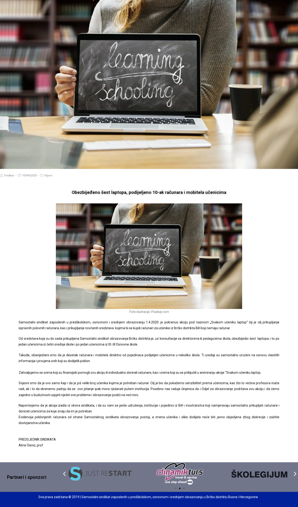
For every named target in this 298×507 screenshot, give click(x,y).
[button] (175, 488)
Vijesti (48, 175)
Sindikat (9, 175)
